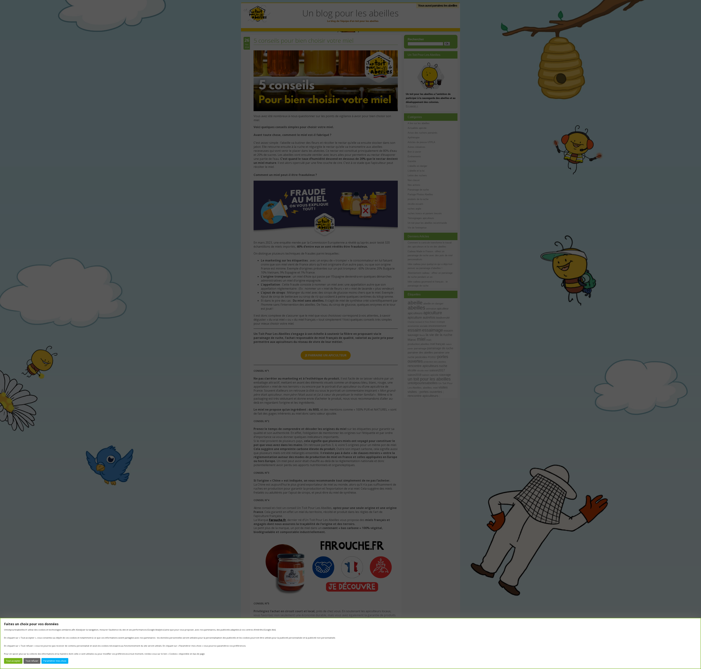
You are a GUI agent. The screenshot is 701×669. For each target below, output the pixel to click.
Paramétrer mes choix (54, 660)
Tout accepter (13, 660)
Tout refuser (32, 660)
